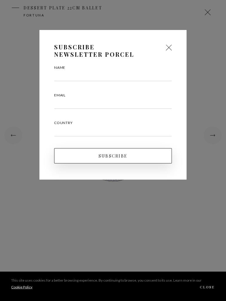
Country (63, 123)
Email (60, 95)
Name (59, 67)
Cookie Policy (21, 287)
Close (207, 287)
